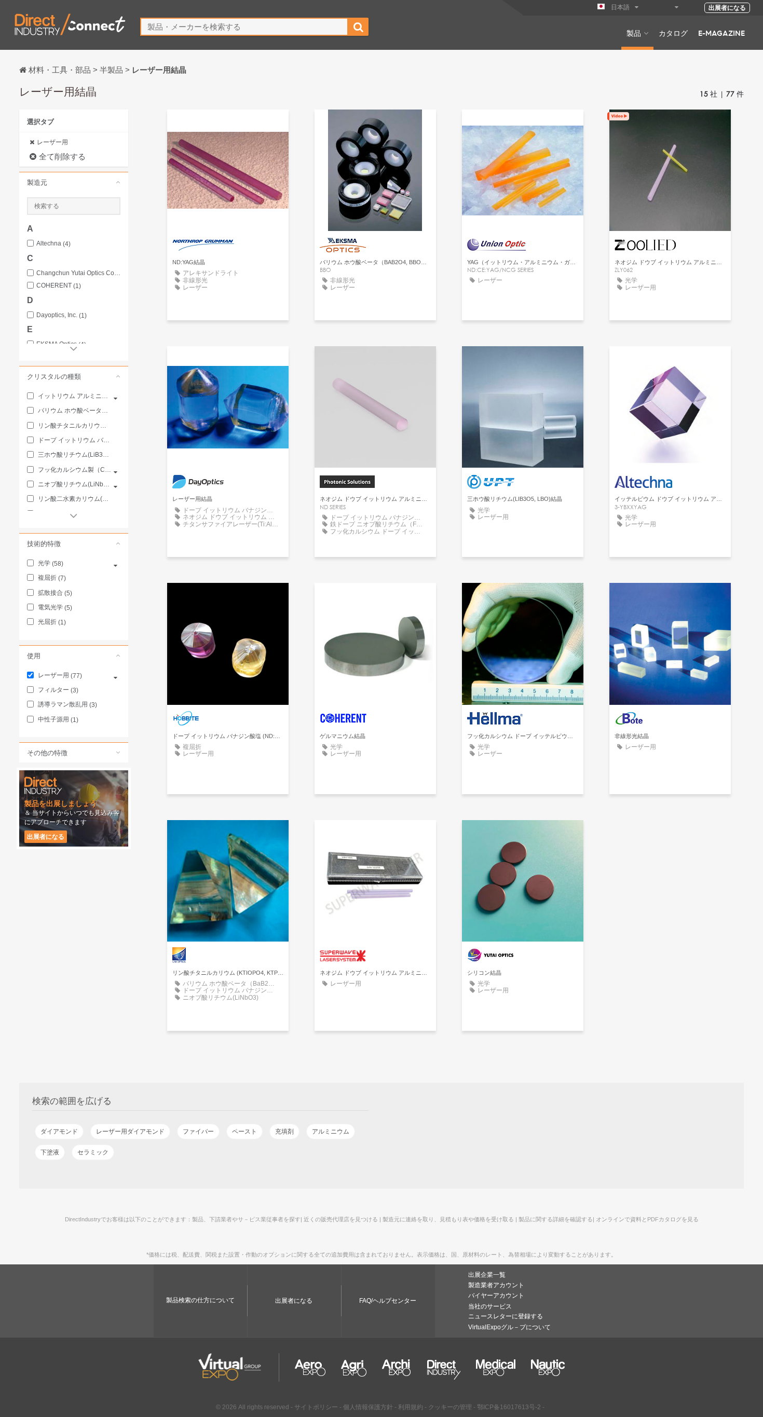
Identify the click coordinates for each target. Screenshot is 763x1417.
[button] (73, 182)
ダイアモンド (59, 1131)
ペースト (244, 1131)
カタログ (673, 32)
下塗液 (49, 1152)
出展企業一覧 (487, 1274)
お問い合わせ (227, 127)
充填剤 (284, 1131)
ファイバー (198, 1131)
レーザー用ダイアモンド (130, 1131)
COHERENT (58, 286)
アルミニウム (330, 1131)
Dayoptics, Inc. (61, 315)
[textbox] (244, 27)
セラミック (92, 1152)
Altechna (53, 244)
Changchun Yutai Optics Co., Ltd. (78, 273)
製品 (633, 32)
